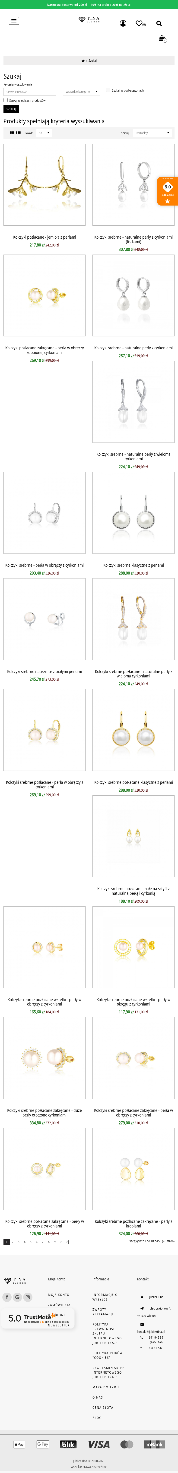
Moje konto (59, 1294)
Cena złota (103, 1407)
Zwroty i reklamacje (103, 1311)
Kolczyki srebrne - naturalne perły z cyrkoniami (133, 348)
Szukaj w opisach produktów (27, 100)
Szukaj (93, 60)
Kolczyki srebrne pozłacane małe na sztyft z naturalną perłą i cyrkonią (133, 891)
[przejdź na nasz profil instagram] (27, 1297)
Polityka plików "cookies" (107, 1355)
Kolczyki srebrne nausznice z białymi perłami (44, 671)
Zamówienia (59, 1305)
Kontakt (156, 1348)
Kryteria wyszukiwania (17, 84)
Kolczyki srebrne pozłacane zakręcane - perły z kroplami (133, 1223)
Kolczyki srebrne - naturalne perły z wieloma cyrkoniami (133, 456)
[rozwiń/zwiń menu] (14, 21)
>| (67, 1241)
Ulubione (57, 1315)
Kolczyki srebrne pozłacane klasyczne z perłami (133, 782)
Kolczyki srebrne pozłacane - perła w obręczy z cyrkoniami (44, 784)
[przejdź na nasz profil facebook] (7, 1297)
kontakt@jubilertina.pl (151, 1331)
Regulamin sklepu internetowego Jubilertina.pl (109, 1372)
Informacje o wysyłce (105, 1296)
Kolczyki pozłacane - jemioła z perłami (44, 237)
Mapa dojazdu (105, 1387)
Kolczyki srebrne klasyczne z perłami (133, 565)
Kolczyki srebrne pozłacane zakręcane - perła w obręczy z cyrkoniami (133, 1112)
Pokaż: (29, 133)
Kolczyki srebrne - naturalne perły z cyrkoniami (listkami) (133, 239)
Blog (97, 1417)
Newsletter (59, 1325)
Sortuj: (125, 133)
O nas (97, 1397)
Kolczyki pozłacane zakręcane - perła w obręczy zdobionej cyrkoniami (44, 350)
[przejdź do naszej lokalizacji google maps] (17, 1297)
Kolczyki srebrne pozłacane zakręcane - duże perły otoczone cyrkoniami (44, 1112)
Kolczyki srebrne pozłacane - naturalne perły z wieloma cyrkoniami (133, 674)
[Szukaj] (159, 23)
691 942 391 (157, 1337)
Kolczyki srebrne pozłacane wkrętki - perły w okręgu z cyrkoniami (133, 1002)
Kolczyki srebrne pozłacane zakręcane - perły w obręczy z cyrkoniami (44, 1223)
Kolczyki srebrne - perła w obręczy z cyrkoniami (44, 565)
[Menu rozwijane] (123, 23)
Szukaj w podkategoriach (128, 90)
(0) (144, 24)
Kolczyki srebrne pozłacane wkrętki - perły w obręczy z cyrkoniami (44, 1002)
